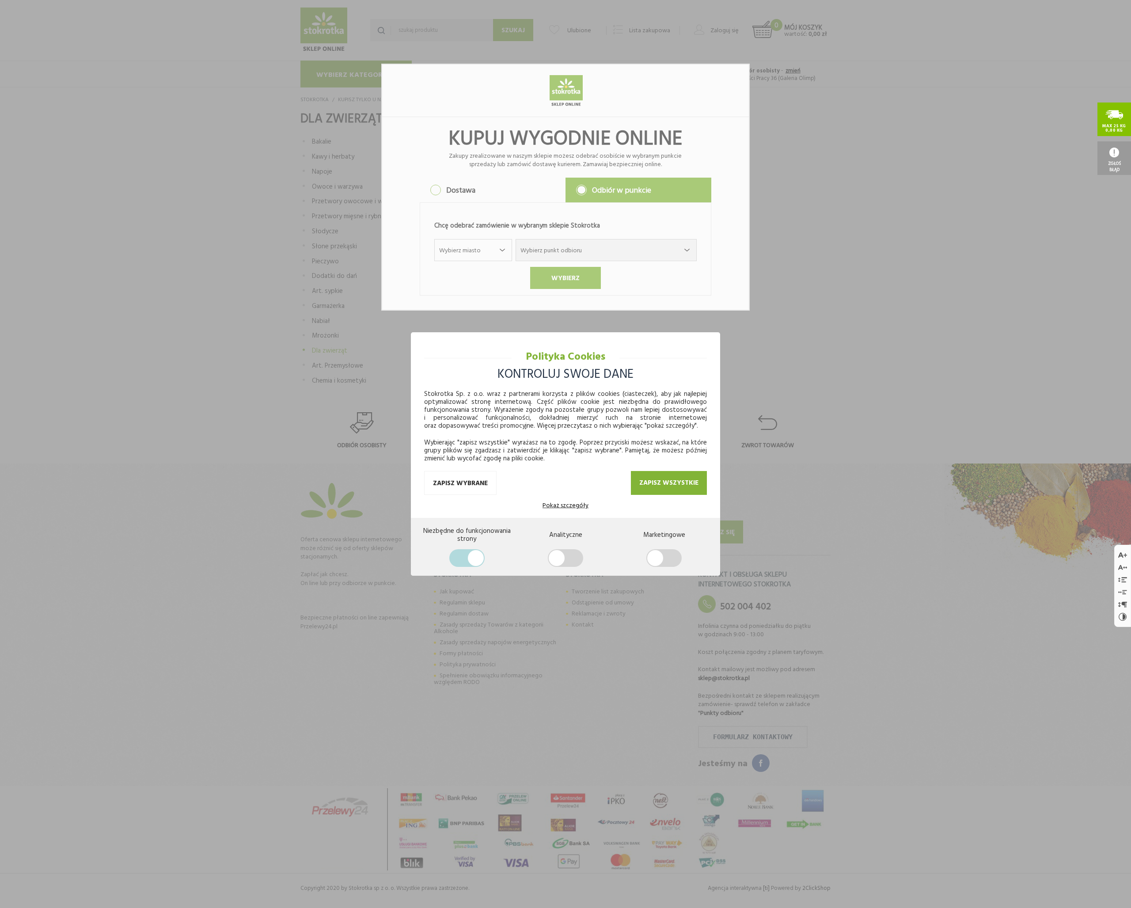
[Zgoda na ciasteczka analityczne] (565, 558)
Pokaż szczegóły (565, 505)
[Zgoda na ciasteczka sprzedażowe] (664, 558)
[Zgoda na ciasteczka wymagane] (467, 558)
